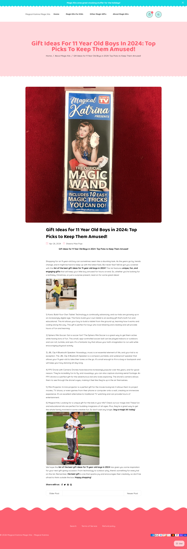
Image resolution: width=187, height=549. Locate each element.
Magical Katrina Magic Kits (37, 14)
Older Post (54, 493)
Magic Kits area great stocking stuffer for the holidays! (93, 3)
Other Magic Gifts (98, 14)
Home (56, 14)
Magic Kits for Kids (74, 14)
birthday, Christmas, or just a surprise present (69, 275)
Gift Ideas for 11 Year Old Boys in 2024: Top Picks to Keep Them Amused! (91, 233)
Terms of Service (89, 526)
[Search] (158, 14)
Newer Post (132, 493)
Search (73, 526)
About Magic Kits (121, 14)
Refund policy (108, 526)
